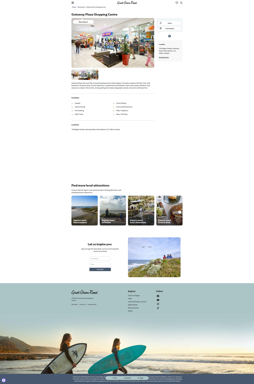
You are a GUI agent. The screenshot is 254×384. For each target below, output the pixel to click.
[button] (180, 212)
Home (74, 7)
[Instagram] (158, 304)
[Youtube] (158, 300)
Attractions (81, 7)
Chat (141, 378)
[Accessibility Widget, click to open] (3, 380)
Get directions (164, 57)
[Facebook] (158, 296)
